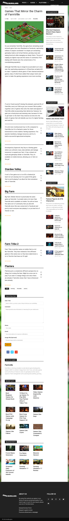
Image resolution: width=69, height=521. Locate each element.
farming (13, 288)
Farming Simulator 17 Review (37, 468)
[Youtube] (48, 503)
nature (25, 288)
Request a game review (26, 510)
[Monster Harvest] (38, 448)
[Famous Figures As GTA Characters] (55, 192)
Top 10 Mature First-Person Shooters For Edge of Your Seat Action (58, 155)
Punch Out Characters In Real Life (58, 227)
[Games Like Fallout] (10, 426)
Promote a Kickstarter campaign (28, 512)
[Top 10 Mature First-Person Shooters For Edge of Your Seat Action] (49, 155)
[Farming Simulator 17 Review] (38, 461)
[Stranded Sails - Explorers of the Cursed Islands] (10, 461)
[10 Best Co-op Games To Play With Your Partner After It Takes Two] (24, 388)
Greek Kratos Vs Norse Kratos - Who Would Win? (59, 57)
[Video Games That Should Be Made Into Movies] (49, 136)
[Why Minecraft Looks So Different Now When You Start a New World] (49, 79)
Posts (24, 2)
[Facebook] (48, 499)
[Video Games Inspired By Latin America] (38, 387)
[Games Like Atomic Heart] (55, 111)
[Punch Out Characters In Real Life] (49, 228)
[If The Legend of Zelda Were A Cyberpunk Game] (49, 254)
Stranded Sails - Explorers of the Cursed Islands (10, 470)
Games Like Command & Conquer (37, 433)
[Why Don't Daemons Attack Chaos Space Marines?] (55, 22)
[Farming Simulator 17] (24, 461)
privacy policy (35, 500)
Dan (7, 18)
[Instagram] (52, 499)
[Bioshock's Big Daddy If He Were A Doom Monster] (49, 237)
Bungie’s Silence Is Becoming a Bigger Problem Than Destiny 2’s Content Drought (59, 68)
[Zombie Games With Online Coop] (49, 166)
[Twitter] (63, 499)
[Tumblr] (59, 499)
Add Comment (8, 141)
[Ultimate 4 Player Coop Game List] (49, 174)
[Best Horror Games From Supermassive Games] (49, 144)
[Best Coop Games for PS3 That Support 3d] (24, 409)
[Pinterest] (56, 499)
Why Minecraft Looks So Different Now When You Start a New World (59, 79)
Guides (32, 2)
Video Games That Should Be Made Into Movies (59, 135)
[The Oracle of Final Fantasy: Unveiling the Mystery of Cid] (49, 90)
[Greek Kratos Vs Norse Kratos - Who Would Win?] (49, 59)
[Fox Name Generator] (24, 448)
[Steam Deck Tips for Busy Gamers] (49, 51)
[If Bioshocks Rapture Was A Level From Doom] (49, 245)
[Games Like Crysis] (24, 426)
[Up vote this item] (41, 128)
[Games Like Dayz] (38, 409)
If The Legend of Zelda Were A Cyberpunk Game (59, 253)
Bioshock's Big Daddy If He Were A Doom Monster (59, 236)
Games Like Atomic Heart (55, 119)
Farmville (35, 18)
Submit (8, 344)
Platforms (42, 2)
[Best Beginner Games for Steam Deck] (10, 388)
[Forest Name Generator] (10, 448)
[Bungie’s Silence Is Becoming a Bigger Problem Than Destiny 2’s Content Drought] (49, 68)
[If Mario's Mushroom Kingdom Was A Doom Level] (49, 218)
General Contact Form (25, 508)
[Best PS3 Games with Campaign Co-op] (10, 409)
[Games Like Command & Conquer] (38, 426)
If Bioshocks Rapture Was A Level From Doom (59, 244)
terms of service (24, 500)
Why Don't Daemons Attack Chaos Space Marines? (53, 32)
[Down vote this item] (41, 133)
